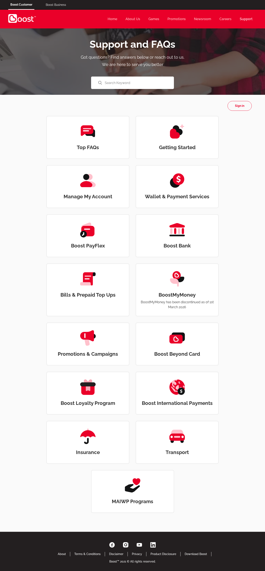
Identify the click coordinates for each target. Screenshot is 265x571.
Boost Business (56, 4)
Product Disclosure (163, 554)
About (62, 554)
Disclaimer (116, 554)
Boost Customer (21, 4)
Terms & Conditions (87, 554)
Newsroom (202, 19)
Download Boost (196, 554)
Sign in (239, 105)
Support (246, 19)
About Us (132, 19)
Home (112, 19)
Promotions (176, 19)
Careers (225, 19)
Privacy (137, 554)
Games (153, 19)
